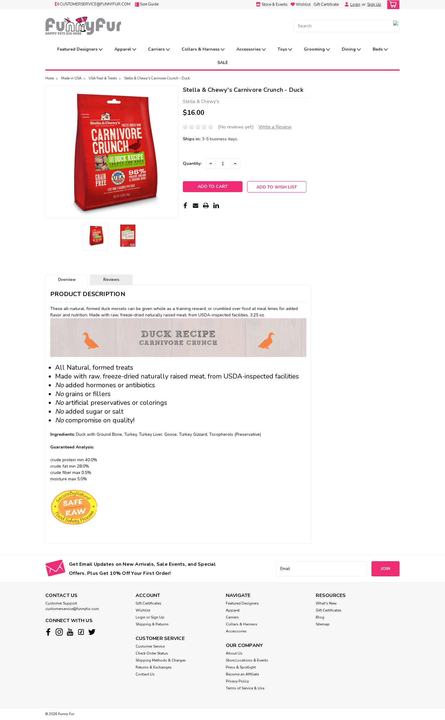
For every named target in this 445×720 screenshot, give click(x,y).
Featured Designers (78, 49)
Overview (67, 279)
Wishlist (143, 610)
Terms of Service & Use (245, 688)
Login (355, 4)
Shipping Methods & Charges (161, 660)
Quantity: (192, 163)
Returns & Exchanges (154, 667)
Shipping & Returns (152, 624)
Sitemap (323, 624)
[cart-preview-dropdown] (392, 4)
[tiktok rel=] (81, 632)
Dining (349, 49)
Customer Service (150, 646)
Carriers (157, 49)
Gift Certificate (326, 4)
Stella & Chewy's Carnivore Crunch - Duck (157, 78)
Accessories (249, 49)
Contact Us (145, 674)
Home (49, 78)
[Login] (345, 4)
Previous (50, 152)
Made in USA (71, 78)
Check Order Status (152, 653)
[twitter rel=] (92, 632)
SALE (222, 62)
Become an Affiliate (242, 674)
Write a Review (275, 127)
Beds (378, 49)
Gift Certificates (148, 603)
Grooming (315, 49)
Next (173, 152)
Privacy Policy (237, 681)
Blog (320, 617)
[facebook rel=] (48, 632)
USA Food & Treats (103, 78)
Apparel (123, 49)
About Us (234, 653)
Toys (283, 49)
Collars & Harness (201, 49)
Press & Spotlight (241, 667)
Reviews (111, 279)
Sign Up (374, 4)
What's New (326, 603)
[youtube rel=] (70, 632)
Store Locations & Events (247, 660)
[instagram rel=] (59, 632)
